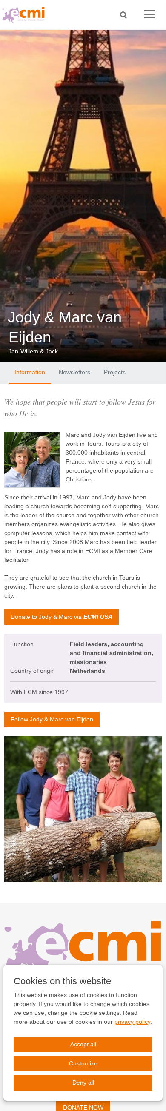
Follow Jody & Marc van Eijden (52, 719)
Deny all (83, 1082)
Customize (83, 1063)
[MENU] (149, 14)
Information (29, 372)
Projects (115, 372)
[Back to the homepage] (25, 14)
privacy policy (132, 1021)
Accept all (83, 1044)
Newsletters (74, 372)
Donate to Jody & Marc (61, 616)
